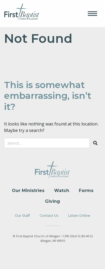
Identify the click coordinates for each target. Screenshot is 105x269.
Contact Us (49, 216)
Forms (86, 190)
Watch (61, 190)
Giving (52, 201)
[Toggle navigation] (92, 13)
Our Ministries (28, 190)
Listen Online (79, 216)
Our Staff (22, 216)
